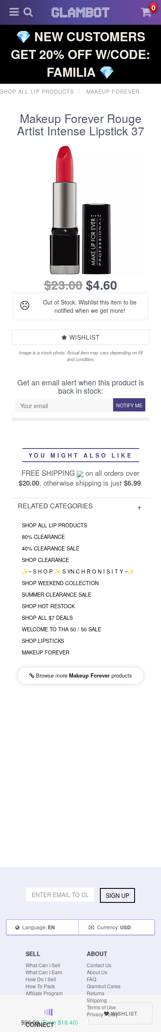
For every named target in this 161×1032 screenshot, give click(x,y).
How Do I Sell (41, 978)
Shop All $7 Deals (47, 617)
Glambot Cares (104, 985)
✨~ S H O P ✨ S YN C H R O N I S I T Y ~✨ (78, 571)
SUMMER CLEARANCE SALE (56, 594)
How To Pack (40, 985)
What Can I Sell (43, 964)
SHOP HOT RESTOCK (48, 606)
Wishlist (83, 337)
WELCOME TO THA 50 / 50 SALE (61, 629)
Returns (95, 993)
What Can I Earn (44, 971)
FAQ (91, 978)
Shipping (97, 1000)
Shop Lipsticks (43, 641)
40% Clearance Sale (50, 548)
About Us (97, 971)
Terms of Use (101, 1007)
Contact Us (99, 964)
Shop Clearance (45, 560)
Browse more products (83, 675)
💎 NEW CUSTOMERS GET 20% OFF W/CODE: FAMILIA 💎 (80, 53)
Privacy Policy (102, 1014)
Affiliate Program (44, 993)
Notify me (129, 405)
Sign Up (117, 895)
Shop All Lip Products (54, 525)
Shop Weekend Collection (60, 583)
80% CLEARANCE (43, 537)
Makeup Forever (45, 652)
